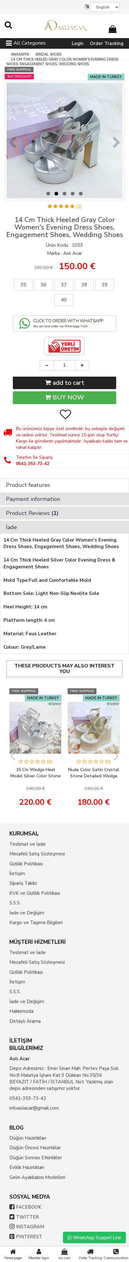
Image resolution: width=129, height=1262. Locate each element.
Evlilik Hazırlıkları (26, 1167)
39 (104, 285)
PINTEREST (29, 1237)
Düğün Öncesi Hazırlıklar (35, 1148)
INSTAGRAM (30, 1227)
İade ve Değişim (26, 913)
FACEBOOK (28, 1207)
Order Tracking (106, 43)
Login (78, 43)
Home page (13, 1258)
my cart (64, 1258)
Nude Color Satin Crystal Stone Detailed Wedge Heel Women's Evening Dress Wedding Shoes (93, 773)
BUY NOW (67, 397)
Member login (38, 1258)
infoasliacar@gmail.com (34, 1108)
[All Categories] (9, 44)
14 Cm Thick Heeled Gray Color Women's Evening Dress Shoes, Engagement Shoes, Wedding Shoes (62, 62)
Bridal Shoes (48, 54)
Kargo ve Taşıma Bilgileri (36, 922)
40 (64, 300)
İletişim (17, 873)
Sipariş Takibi (23, 883)
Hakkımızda (21, 1011)
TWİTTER (27, 1217)
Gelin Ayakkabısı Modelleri (37, 1177)
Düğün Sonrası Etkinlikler (35, 1158)
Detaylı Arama (25, 1021)
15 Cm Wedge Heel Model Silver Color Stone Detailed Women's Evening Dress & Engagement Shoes (35, 773)
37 (64, 285)
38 (84, 285)
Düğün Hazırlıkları (27, 1138)
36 (43, 285)
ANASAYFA (20, 54)
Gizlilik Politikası (26, 864)
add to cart (67, 383)
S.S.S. (15, 903)
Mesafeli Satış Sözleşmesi (37, 854)
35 (23, 285)
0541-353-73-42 (27, 1098)
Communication (116, 1258)
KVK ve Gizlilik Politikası (34, 893)
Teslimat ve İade (27, 844)
